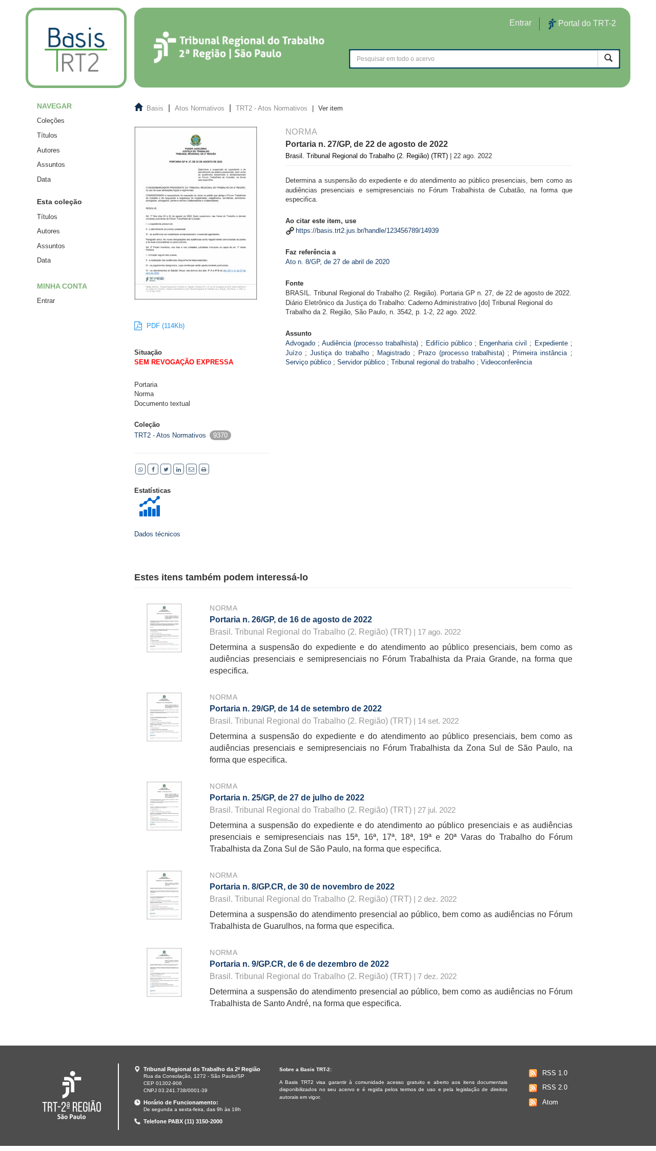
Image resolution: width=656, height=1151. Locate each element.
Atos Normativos (199, 108)
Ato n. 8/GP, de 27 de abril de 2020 (337, 262)
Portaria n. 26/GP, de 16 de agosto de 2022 (291, 619)
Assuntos (51, 164)
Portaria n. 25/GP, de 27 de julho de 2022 (287, 797)
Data (44, 179)
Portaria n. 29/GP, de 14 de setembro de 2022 (296, 708)
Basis (155, 108)
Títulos (47, 135)
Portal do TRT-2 (586, 23)
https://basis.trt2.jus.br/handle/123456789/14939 (367, 230)
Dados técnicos (157, 534)
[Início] (76, 47)
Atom (550, 1102)
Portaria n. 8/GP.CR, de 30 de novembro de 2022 (302, 886)
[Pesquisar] (608, 58)
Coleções (51, 120)
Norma (223, 608)
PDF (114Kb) (164, 326)
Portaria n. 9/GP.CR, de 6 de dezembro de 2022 (299, 964)
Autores (48, 150)
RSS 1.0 (554, 1073)
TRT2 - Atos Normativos (272, 108)
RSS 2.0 (554, 1087)
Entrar (46, 301)
